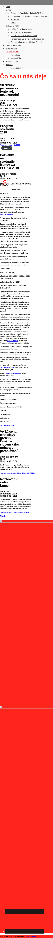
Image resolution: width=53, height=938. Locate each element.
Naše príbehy (11, 48)
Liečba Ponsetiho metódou (21, 29)
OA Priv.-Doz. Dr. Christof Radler (24, 36)
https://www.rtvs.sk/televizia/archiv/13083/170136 (17, 473)
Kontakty (9, 65)
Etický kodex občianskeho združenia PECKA (29, 16)
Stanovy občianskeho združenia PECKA (27, 13)
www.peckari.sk (12, 341)
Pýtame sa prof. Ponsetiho (21, 32)
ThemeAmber (30, 936)
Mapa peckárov (17, 68)
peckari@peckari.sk (7, 367)
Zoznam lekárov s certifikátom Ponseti (26, 42)
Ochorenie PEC (12, 26)
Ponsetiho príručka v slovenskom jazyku (27, 39)
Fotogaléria (15, 55)
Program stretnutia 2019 (10, 145)
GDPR (13, 23)
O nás (8, 10)
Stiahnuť (6, 148)
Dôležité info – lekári (14, 45)
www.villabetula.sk (6, 214)
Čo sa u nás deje (12, 52)
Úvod (8, 7)
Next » (3, 516)
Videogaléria (16, 58)
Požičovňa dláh (12, 61)
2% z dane (15, 19)
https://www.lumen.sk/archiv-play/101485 (14, 512)
